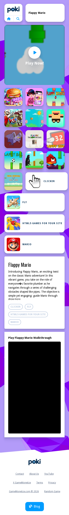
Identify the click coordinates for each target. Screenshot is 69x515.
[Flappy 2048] (56, 139)
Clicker (49, 181)
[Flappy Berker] (34, 160)
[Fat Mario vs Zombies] (13, 118)
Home (13, 9)
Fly (24, 202)
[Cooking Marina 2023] (13, 97)
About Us (34, 474)
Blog (37, 506)
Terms (39, 482)
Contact (20, 474)
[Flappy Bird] (56, 160)
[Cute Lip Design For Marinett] (34, 97)
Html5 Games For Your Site (42, 223)
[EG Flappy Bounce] (56, 97)
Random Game (52, 491)
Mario (27, 244)
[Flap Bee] (34, 118)
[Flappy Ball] (13, 160)
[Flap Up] (56, 118)
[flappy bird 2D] (13, 181)
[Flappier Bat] (13, 139)
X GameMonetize (22, 482)
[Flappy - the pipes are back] (34, 139)
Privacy (52, 482)
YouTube (49, 474)
